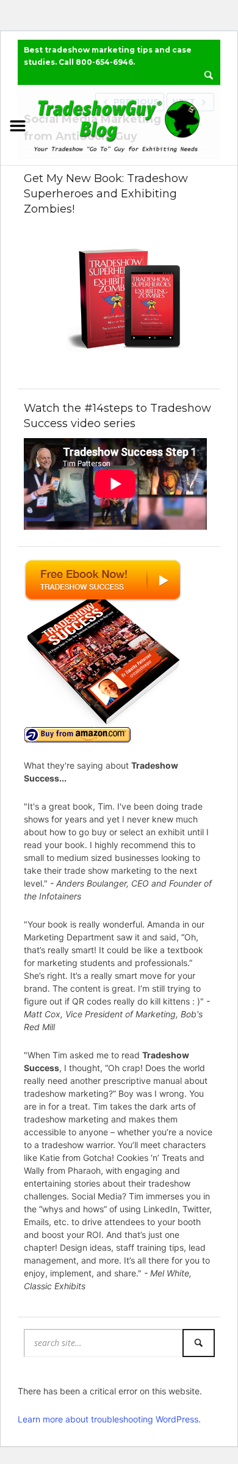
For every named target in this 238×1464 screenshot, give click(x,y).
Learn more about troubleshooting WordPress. (109, 1419)
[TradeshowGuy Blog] (119, 123)
